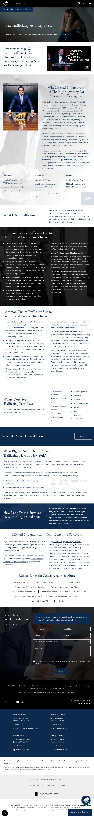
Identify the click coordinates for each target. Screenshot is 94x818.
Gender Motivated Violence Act (22, 591)
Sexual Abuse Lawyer (35, 34)
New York (17, 34)
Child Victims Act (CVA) (72, 582)
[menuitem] (5, 702)
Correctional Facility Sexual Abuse (30, 587)
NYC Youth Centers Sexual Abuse (29, 596)
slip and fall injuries (34, 688)
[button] (5, 813)
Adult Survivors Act (20, 582)
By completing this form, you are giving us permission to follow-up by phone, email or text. (63, 662)
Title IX (61, 601)
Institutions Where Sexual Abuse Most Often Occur (63, 591)
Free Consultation (80, 812)
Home (8, 34)
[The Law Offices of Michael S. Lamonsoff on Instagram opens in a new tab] (5, 702)
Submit (62, 671)
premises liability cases (50, 688)
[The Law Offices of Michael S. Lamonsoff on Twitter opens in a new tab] (13, 702)
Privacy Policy (51, 785)
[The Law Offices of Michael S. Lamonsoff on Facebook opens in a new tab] (9, 702)
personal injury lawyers (56, 686)
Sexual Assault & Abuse (59, 575)
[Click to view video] (69, 58)
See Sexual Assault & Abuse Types (16, 9)
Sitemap (62, 785)
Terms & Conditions (36, 785)
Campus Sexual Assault (45, 582)
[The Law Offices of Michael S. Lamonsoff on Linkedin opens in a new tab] (22, 702)
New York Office (19, 714)
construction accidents (80, 686)
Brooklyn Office (56, 736)
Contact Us (83, 436)
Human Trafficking (56, 34)
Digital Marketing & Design (49, 794)
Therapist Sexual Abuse (40, 601)
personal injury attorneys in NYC (66, 541)
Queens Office (18, 736)
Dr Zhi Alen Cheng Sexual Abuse (65, 587)
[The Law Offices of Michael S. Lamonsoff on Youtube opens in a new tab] (17, 702)
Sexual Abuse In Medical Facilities (65, 596)
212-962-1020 (61, 810)
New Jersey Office (57, 714)
